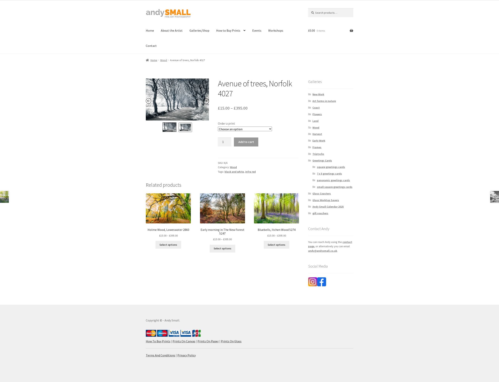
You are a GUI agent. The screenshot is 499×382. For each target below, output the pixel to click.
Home (150, 30)
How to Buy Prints (228, 30)
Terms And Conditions (160, 355)
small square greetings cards (334, 187)
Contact (151, 46)
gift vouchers (320, 213)
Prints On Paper (208, 341)
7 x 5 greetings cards (329, 173)
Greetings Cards (322, 160)
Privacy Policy (186, 355)
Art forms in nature (324, 101)
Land (315, 121)
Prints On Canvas (184, 341)
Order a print (226, 123)
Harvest (317, 134)
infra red (250, 171)
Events (256, 30)
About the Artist (172, 30)
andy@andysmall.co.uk (322, 251)
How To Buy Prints (158, 341)
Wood (163, 60)
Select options (168, 244)
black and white (234, 171)
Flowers (317, 114)
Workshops (275, 30)
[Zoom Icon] (177, 99)
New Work (318, 94)
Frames (316, 147)
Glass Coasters (321, 193)
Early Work (318, 140)
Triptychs (318, 154)
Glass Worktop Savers (325, 200)
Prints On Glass (231, 341)
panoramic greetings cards (333, 180)
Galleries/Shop (199, 30)
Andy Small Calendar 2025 (328, 206)
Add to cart (246, 142)
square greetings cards (331, 167)
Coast (316, 107)
